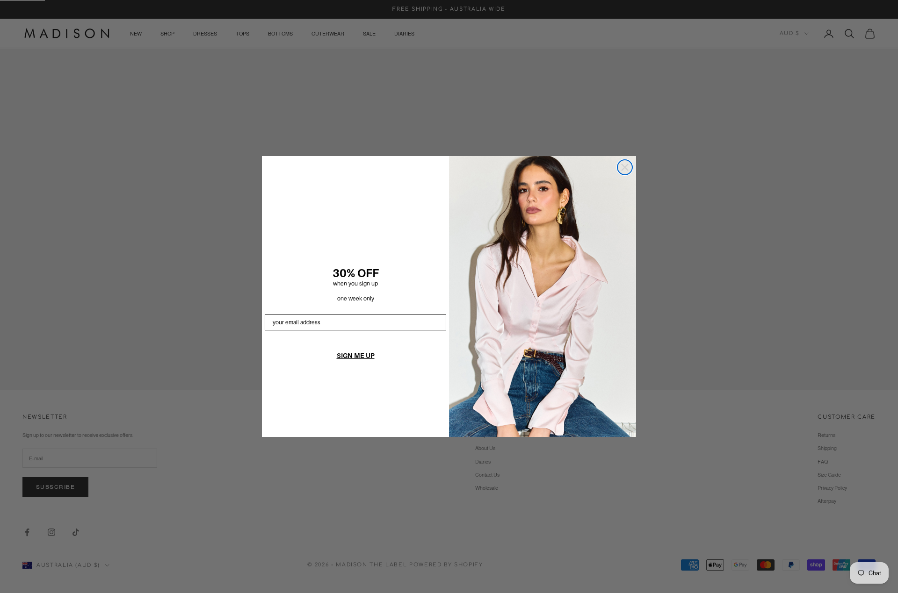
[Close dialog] (624, 167)
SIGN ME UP (356, 355)
